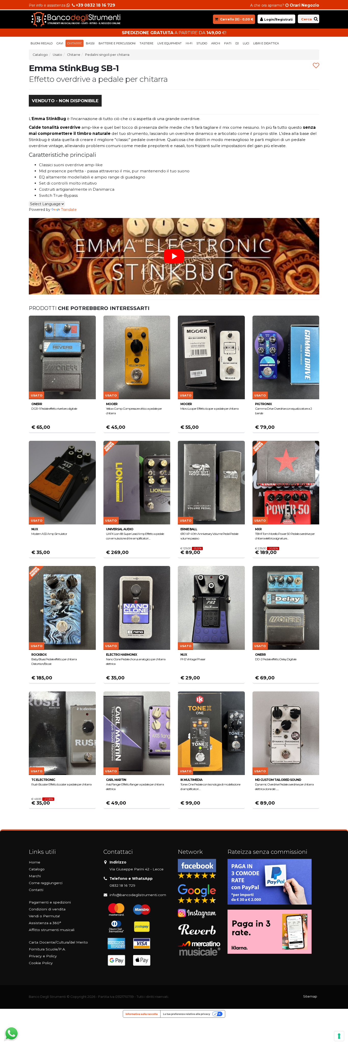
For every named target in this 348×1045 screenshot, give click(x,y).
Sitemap (310, 996)
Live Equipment (169, 43)
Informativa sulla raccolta (142, 1013)
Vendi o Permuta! (44, 916)
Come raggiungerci (45, 883)
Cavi (60, 43)
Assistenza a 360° (45, 923)
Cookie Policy (41, 963)
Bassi (90, 43)
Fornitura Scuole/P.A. (47, 949)
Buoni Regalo (41, 43)
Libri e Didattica (266, 43)
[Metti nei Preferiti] (316, 65)
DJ (237, 43)
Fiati (227, 43)
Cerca (306, 19)
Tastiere (146, 43)
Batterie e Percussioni (117, 43)
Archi (215, 43)
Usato (57, 55)
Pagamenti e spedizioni (50, 902)
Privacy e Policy (43, 956)
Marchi (35, 876)
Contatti (36, 890)
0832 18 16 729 (122, 885)
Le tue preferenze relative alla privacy (186, 1013)
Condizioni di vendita (47, 909)
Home (34, 862)
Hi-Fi (189, 43)
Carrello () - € (236, 19)
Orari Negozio (304, 5)
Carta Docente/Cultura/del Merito (58, 942)
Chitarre (74, 43)
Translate (69, 209)
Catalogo (40, 55)
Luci (246, 43)
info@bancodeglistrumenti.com (138, 895)
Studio (201, 43)
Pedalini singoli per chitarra (107, 55)
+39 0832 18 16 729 (95, 5)
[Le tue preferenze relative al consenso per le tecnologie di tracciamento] (339, 1036)
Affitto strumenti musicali (51, 930)
